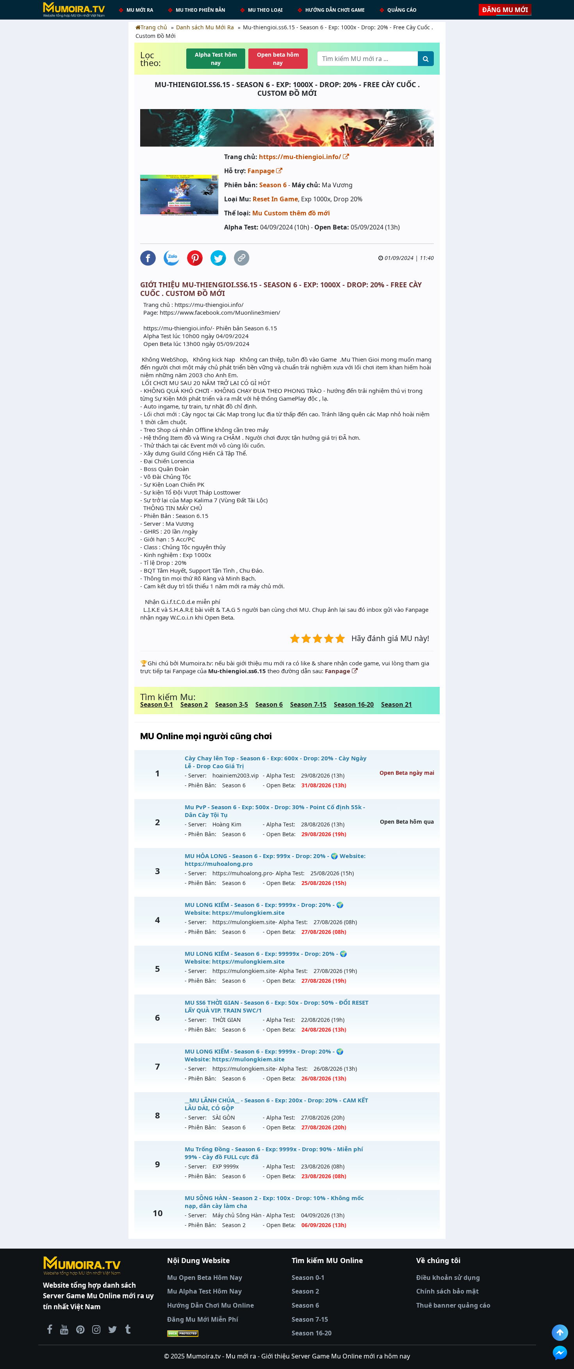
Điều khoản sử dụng (448, 1277)
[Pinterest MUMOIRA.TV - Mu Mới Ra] (80, 1329)
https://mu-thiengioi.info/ (301, 156)
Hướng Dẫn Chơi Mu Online (210, 1305)
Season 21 (396, 704)
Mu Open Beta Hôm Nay (204, 1277)
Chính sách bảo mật (447, 1291)
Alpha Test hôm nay (216, 58)
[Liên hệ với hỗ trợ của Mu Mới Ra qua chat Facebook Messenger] (560, 1353)
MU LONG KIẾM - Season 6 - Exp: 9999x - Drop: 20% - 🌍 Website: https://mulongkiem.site (264, 908)
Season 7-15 (308, 704)
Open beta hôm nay (278, 58)
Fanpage (262, 171)
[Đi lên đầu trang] (560, 1332)
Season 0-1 (156, 704)
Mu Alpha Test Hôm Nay (204, 1291)
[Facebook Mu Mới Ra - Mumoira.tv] (49, 1329)
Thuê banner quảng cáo (453, 1305)
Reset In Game (275, 199)
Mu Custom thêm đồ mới (291, 213)
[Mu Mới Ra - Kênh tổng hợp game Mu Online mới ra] (64, 1329)
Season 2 (194, 704)
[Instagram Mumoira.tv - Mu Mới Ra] (96, 1329)
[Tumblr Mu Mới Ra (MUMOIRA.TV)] (127, 1329)
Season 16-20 (354, 704)
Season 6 (273, 185)
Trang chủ (154, 27)
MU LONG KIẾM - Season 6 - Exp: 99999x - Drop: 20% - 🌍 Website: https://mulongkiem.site (266, 957)
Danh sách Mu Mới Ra (205, 27)
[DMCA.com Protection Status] (224, 1333)
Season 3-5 (231, 704)
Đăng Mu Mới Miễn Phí (202, 1319)
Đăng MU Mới (505, 9)
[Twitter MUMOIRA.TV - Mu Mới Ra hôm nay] (112, 1329)
